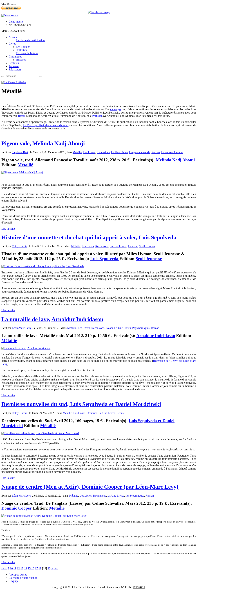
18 (40, 568)
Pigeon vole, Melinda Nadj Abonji (43, 143)
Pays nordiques (140, 327)
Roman (155, 152)
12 (18, 568)
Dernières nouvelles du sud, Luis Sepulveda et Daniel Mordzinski (81, 404)
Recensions (103, 152)
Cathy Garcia (19, 246)
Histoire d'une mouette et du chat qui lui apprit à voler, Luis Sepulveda (88, 237)
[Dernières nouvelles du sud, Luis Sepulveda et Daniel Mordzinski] (40, 433)
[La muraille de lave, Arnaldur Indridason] (25, 348)
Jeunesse (133, 246)
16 (32, 568)
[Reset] (40, 76)
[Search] (2, 76)
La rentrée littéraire (172, 152)
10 (11, 568)
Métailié (77, 152)
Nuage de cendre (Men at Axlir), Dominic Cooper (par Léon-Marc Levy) (89, 486)
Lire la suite (8, 228)
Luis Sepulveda (104, 258)
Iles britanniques (135, 495)
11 (15, 568)
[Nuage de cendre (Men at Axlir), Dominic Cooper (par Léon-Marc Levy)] (44, 515)
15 (29, 568)
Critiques (92, 413)
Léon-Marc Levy (21, 327)
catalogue (115, 109)
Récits (120, 413)
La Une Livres (119, 152)
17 (36, 568)
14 (25, 568)
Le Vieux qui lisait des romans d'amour (46, 125)
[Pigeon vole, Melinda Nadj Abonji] (22, 172)
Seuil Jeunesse (147, 246)
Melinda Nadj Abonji (175, 160)
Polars (109, 327)
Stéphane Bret (20, 152)
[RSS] (9, 15)
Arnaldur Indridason (155, 335)
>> (56, 568)
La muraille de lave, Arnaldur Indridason (52, 319)
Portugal (97, 115)
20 (49, 568)
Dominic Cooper (16, 508)
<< (3, 568)
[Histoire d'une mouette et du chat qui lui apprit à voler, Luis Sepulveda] (42, 266)
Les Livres (89, 152)
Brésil (21, 115)
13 (22, 568)
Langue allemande (139, 152)
